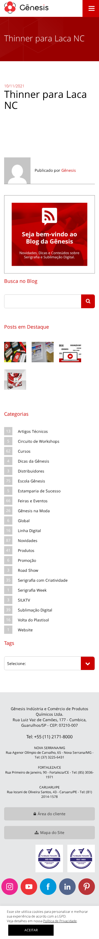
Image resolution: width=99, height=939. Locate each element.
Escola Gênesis (31, 481)
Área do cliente (51, 813)
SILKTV (24, 600)
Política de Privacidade (60, 921)
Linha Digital (29, 530)
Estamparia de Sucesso (39, 490)
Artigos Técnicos (33, 431)
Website (25, 629)
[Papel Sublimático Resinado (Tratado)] (43, 341)
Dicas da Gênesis (33, 461)
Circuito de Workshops (38, 441)
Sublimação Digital (35, 610)
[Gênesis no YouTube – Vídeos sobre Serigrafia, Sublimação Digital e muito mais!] (70, 341)
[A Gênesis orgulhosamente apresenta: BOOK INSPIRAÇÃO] (15, 368)
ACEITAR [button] (31, 930)
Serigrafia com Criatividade (43, 580)
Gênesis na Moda (34, 510)
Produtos (26, 550)
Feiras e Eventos (33, 500)
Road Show (28, 570)
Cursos (24, 451)
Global (24, 520)
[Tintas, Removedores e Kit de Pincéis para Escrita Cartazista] (15, 341)
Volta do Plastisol (33, 620)
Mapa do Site (52, 832)
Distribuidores (31, 471)
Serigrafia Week (32, 590)
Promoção (27, 560)
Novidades (27, 540)
